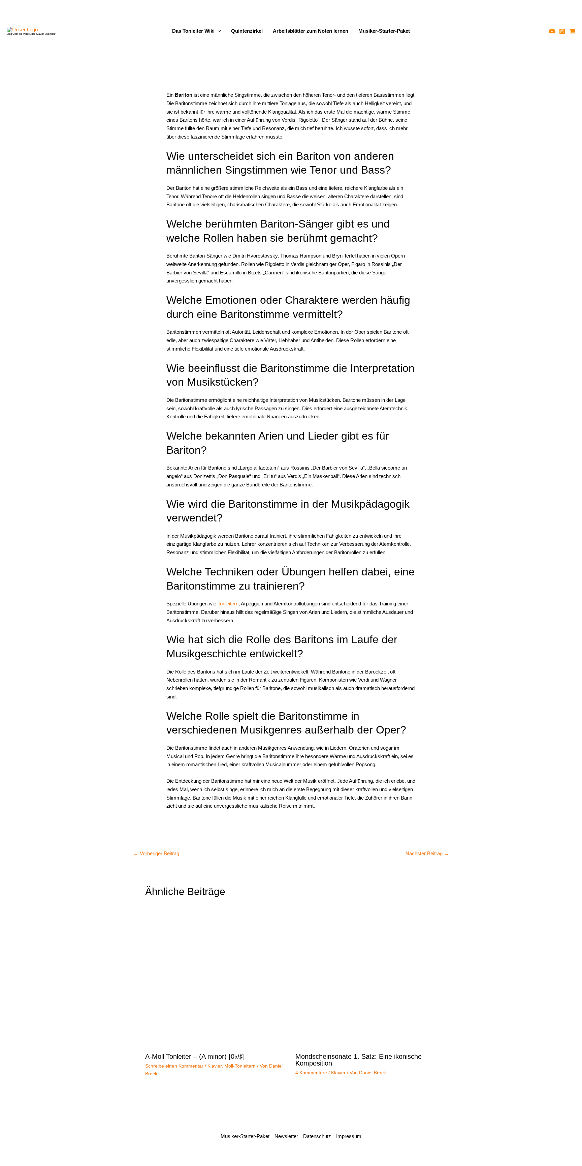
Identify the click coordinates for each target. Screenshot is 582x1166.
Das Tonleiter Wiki (193, 31)
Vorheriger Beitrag (156, 853)
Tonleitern (228, 603)
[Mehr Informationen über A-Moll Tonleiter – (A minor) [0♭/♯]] (216, 977)
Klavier (214, 1066)
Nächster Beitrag (427, 853)
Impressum (348, 1136)
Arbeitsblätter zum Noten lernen (310, 31)
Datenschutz (317, 1136)
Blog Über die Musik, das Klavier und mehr (31, 33)
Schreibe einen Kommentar (174, 1066)
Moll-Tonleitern (240, 1066)
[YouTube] (552, 31)
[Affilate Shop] (572, 31)
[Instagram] (562, 31)
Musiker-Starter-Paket (384, 31)
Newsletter (286, 1136)
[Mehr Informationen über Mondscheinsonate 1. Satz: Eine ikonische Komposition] (366, 977)
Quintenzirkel (247, 31)
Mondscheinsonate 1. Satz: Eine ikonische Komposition (358, 1060)
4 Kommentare (311, 1072)
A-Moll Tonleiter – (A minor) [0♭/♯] (195, 1056)
